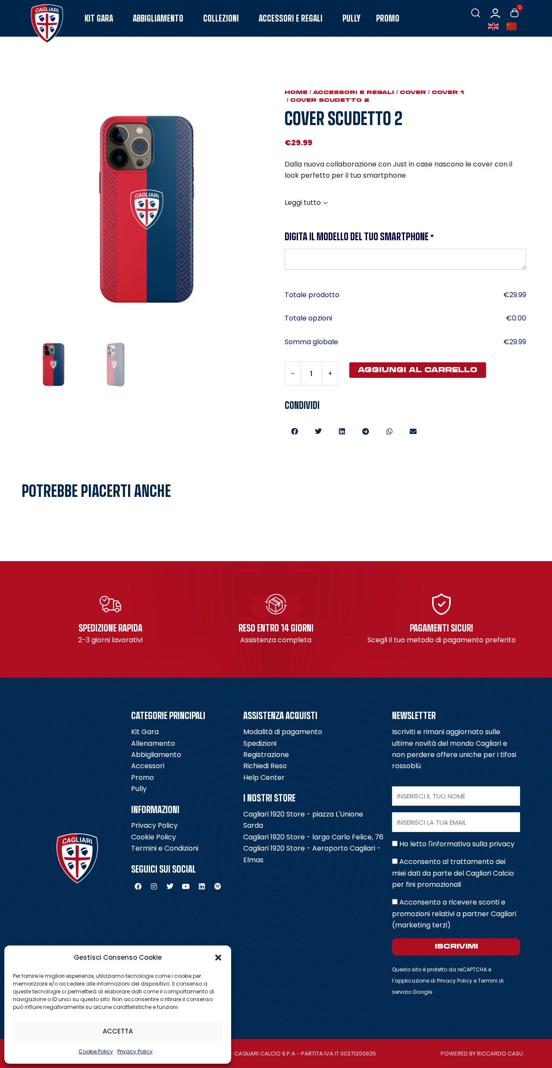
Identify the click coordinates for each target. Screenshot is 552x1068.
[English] (495, 26)
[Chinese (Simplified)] (513, 26)
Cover (413, 92)
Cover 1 (448, 92)
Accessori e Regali (291, 18)
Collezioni (221, 18)
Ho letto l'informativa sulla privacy (456, 844)
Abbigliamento (158, 18)
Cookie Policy (95, 1051)
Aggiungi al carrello (417, 370)
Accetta (118, 1031)
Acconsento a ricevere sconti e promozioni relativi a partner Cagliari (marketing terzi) (454, 913)
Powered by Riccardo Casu (482, 1053)
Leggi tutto (303, 202)
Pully (351, 18)
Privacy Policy (135, 1051)
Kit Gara (99, 18)
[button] (218, 957)
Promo (387, 18)
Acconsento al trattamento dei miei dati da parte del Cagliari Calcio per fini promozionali (453, 873)
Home (296, 92)
